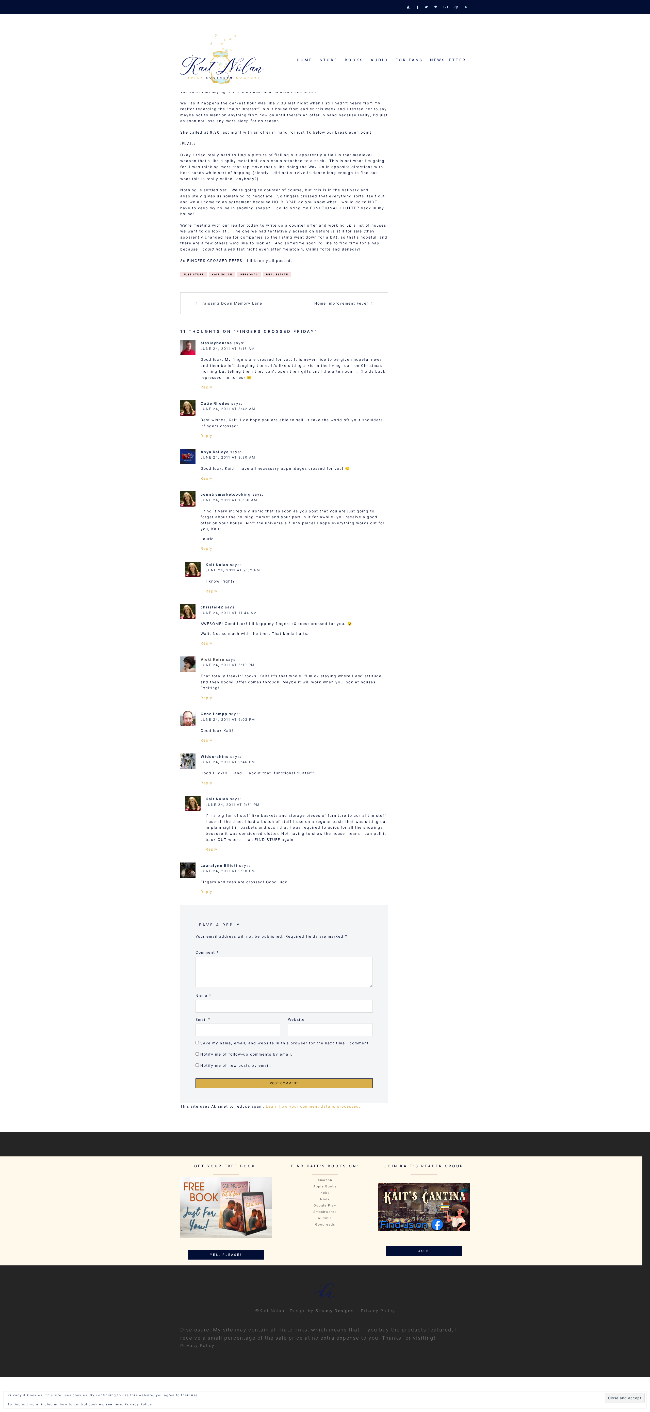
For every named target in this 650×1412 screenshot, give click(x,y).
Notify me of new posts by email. (235, 1065)
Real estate (277, 274)
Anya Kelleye (215, 452)
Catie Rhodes (215, 403)
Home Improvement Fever (341, 303)
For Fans (409, 60)
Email (203, 1019)
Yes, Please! (226, 1255)
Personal (249, 274)
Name (203, 995)
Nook (325, 1199)
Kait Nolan (222, 274)
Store (329, 60)
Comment (207, 952)
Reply (207, 387)
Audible (325, 1218)
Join (424, 1251)
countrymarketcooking (226, 494)
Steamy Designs (335, 1310)
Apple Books (325, 1186)
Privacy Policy (378, 1310)
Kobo (325, 1193)
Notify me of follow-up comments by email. (246, 1054)
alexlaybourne (216, 343)
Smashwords (325, 1212)
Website (296, 1019)
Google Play (325, 1205)
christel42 (212, 607)
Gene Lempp (214, 714)
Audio (379, 60)
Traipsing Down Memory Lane (231, 303)
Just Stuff (193, 274)
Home (305, 60)
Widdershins (215, 756)
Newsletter (448, 60)
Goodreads (325, 1224)
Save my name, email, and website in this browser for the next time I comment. (285, 1043)
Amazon (325, 1180)
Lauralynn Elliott (219, 865)
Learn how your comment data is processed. (313, 1106)
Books (354, 60)
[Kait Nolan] (222, 58)
